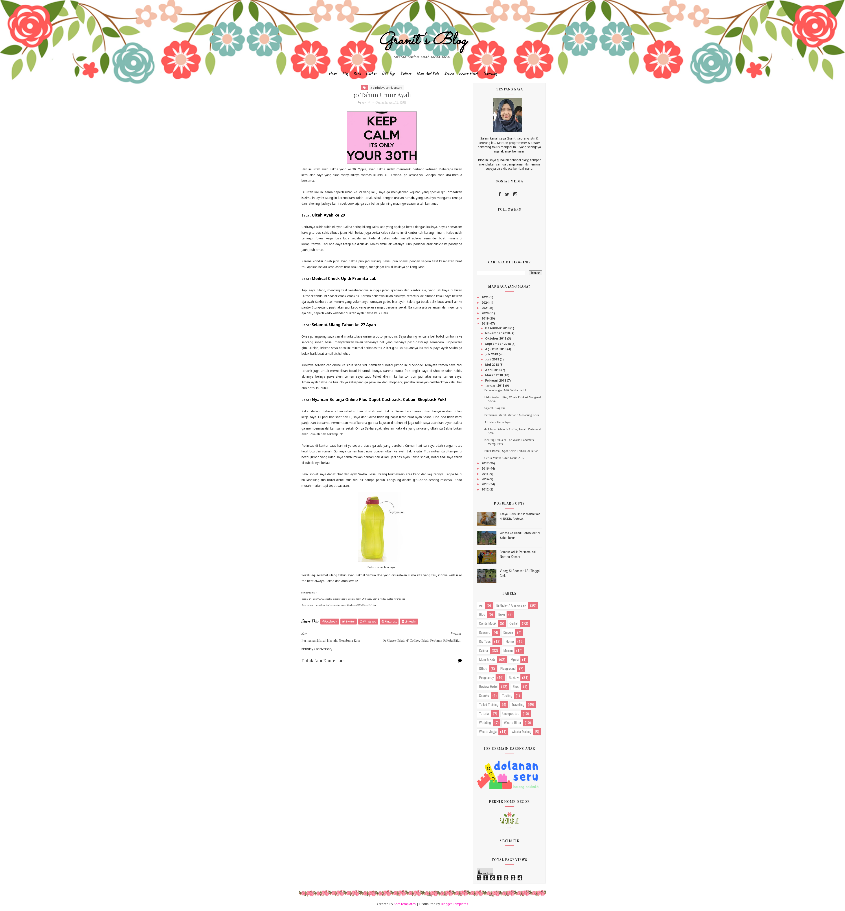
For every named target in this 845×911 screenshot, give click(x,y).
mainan (508, 650)
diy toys (485, 641)
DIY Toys (388, 73)
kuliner (483, 650)
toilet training (488, 705)
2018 (485, 323)
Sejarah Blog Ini (494, 408)
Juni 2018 (492, 359)
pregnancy (486, 678)
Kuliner (406, 73)
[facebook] (499, 194)
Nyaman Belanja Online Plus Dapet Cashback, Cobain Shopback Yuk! (379, 399)
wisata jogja (488, 732)
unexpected (510, 714)
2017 (485, 463)
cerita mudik (487, 623)
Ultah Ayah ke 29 (328, 215)
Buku (357, 73)
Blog (346, 73)
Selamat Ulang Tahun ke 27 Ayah (344, 324)
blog (482, 614)
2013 (485, 484)
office (483, 669)
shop (516, 687)
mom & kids (487, 660)
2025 (485, 297)
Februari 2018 (496, 380)
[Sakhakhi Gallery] (509, 820)
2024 (485, 302)
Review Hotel (468, 73)
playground (508, 669)
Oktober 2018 (496, 338)
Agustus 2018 (496, 349)
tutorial (484, 714)
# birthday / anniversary (386, 88)
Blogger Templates (454, 904)
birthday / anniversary (511, 605)
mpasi (515, 660)
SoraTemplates (405, 904)
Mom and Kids (428, 73)
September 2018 (498, 344)
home (510, 641)
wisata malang (521, 732)
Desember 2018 (497, 328)
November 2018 (498, 333)
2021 (485, 308)
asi (481, 605)
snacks (484, 696)
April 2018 (493, 370)
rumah (409, 198)
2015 (485, 474)
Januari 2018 (495, 385)
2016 (485, 468)
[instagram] (515, 194)
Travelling (490, 73)
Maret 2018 (494, 375)
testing (507, 696)
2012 (485, 489)
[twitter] (507, 194)
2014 (485, 479)
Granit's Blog (423, 40)
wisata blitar (512, 723)
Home (333, 73)
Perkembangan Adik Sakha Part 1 (505, 390)
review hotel (488, 687)
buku (501, 614)
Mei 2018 (492, 364)
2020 (485, 313)
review (514, 678)
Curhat (371, 73)
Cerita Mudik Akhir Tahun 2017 (504, 458)
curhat (513, 623)
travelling (517, 705)
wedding (485, 723)
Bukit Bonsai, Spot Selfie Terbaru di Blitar (511, 451)
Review (449, 73)
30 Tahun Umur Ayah (497, 422)
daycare (484, 632)
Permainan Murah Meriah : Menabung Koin (511, 415)
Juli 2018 (492, 354)
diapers (508, 632)
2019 (485, 318)
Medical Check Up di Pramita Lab (344, 278)
